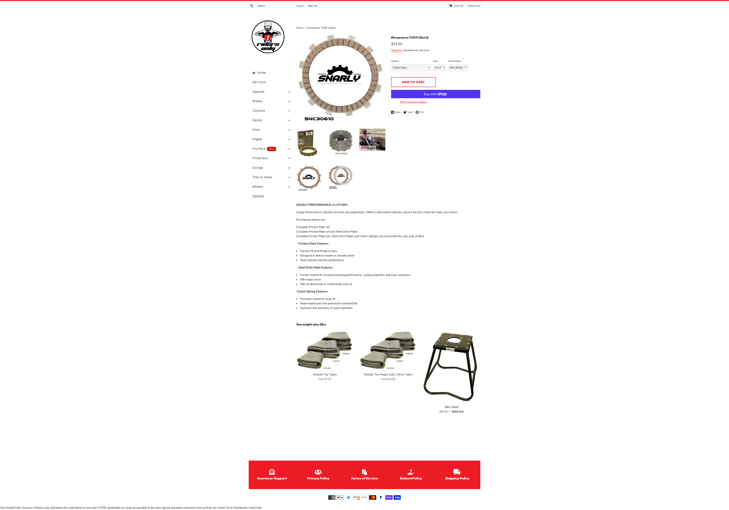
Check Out (474, 5)
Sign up (312, 5)
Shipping (396, 50)
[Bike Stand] (451, 366)
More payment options (413, 101)
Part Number (454, 61)
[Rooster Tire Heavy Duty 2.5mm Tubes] (388, 350)
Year (435, 61)
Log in (300, 5)
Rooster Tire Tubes (325, 374)
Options (395, 61)
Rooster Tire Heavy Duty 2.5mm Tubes (388, 374)
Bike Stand (451, 407)
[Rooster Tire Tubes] (325, 350)
